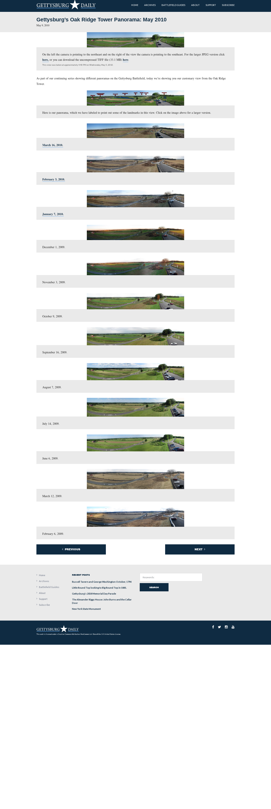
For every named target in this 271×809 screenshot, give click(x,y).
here (125, 59)
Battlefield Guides (49, 587)
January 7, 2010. (53, 214)
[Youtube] (233, 627)
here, (45, 59)
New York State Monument (86, 608)
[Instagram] (226, 627)
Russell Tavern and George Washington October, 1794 (101, 581)
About (42, 593)
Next (199, 549)
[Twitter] (219, 627)
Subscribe (44, 604)
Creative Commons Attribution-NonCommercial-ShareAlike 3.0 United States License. (89, 634)
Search (154, 587)
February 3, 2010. (53, 179)
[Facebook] (213, 627)
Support (43, 598)
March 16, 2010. (52, 145)
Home (42, 575)
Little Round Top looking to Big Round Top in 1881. (99, 587)
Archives (44, 581)
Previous (72, 549)
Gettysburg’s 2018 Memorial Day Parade (94, 593)
